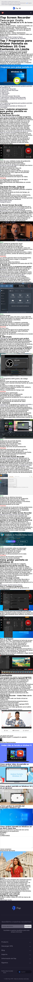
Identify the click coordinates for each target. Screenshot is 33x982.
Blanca (2, 51)
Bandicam (3, 269)
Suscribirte (28, 926)
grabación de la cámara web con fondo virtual (16, 131)
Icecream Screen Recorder (9, 458)
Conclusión (3, 100)
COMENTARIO (5, 835)
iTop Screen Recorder (7, 117)
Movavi (2, 206)
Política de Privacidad (14, 4)
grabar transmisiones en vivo (12, 275)
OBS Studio (4, 338)
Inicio (2, 38)
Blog (7, 38)
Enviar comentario (6, 849)
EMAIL (3, 834)
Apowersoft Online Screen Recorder (12, 514)
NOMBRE (3, 832)
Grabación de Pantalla (18, 38)
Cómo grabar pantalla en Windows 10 (13, 99)
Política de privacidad (7, 971)
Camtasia (3, 404)
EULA (4, 972)
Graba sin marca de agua (9, 165)
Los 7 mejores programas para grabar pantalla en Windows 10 (16, 86)
